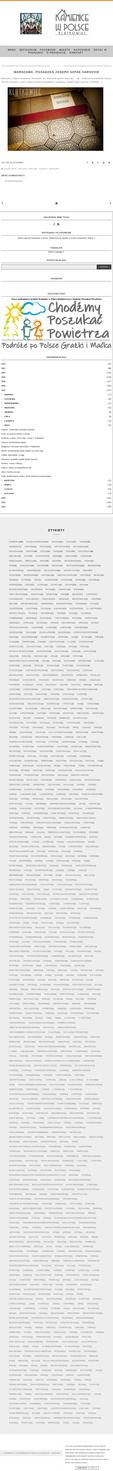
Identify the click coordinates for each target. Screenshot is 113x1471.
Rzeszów (67, 713)
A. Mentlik (84, 1018)
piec (36, 580)
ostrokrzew (42, 1337)
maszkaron (42, 766)
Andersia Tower (65, 1023)
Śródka (88, 1009)
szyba (75, 861)
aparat (89, 1232)
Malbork (94, 908)
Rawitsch (39, 932)
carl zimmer (71, 1247)
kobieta (50, 594)
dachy (88, 761)
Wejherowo (83, 951)
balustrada (84, 551)
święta (48, 1013)
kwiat (43, 561)
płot (93, 623)
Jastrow (75, 1094)
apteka (26, 623)
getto (98, 970)
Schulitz (52, 1189)
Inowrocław (33, 647)
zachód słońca (42, 870)
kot (38, 685)
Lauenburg (45, 794)
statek (90, 999)
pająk (56, 1337)
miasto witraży (29, 847)
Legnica (55, 585)
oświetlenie (92, 989)
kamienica (14, 542)
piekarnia (90, 708)
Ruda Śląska (66, 932)
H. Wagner (91, 1080)
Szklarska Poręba (18, 951)
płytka (85, 637)
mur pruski (59, 708)
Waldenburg (28, 637)
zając (59, 870)
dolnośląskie (92, 1251)
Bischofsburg (46, 1042)
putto (24, 727)
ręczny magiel (58, 1366)
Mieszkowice (33, 913)
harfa (58, 1275)
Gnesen (44, 689)
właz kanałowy (83, 770)
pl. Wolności (71, 1346)
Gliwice (50, 628)
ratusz (12, 770)
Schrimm (84, 756)
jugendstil (41, 556)
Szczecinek (32, 818)
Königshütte (62, 604)
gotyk (12, 975)
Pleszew (38, 808)
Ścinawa (13, 1418)
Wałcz (69, 951)
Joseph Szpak (10, 169)
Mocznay (13, 751)
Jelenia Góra (45, 632)
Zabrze (75, 651)
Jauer (79, 785)
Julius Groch (15, 1104)
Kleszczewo (32, 1108)
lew (73, 637)
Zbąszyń (60, 761)
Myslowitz (29, 751)
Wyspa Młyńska (67, 828)
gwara (26, 1275)
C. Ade (12, 1051)
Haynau (67, 785)
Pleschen (24, 808)
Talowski (82, 1208)
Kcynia (83, 1104)
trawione (42, 1004)
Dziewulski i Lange (18, 785)
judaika (65, 580)
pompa (77, 851)
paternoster (32, 994)
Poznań (43, 547)
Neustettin (80, 799)
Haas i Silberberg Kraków (31, 1085)
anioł (65, 1232)
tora (76, 1380)
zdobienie (47, 1009)
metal (82, 623)
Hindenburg (85, 642)
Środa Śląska (41, 1418)
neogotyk (14, 1328)
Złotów (12, 966)
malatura (30, 708)
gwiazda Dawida (17, 837)
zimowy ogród (50, 1413)
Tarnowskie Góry (84, 818)
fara (72, 970)
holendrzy (71, 1275)
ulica (92, 604)
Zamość (84, 828)
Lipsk (66, 1123)
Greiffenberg (62, 1075)
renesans (55, 856)
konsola (13, 1294)
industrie (38, 1280)
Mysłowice (45, 751)
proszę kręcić (77, 1356)
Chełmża (25, 737)
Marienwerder (44, 747)
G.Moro (12, 1070)
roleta (69, 856)
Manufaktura (27, 1127)
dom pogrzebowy (40, 1256)
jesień (69, 975)
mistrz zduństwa (17, 1318)
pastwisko (51, 1342)
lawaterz (67, 1304)
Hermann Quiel (92, 1085)
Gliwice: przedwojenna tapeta (13, 442)
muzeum (57, 723)
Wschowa (57, 680)
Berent (94, 1037)
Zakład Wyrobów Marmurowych (61, 1228)
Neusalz (65, 799)
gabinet (27, 1270)
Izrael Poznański (87, 894)
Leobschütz (14, 908)
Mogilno (13, 1142)
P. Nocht (81, 1161)
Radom (77, 589)
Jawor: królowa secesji (10, 472)
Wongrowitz (15, 956)
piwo (34, 1346)
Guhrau (49, 1080)
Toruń (86, 570)
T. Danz (69, 1208)
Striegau (38, 946)
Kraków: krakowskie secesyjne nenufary (18, 429)
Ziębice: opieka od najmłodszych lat (16, 468)
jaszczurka (80, 1280)
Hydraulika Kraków (63, 894)
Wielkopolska (34, 704)
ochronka (64, 1328)
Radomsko (56, 756)
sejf (68, 999)
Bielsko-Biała (28, 604)
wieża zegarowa (43, 1394)
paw (80, 766)
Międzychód (95, 1137)
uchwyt (93, 1385)
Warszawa (54, 169)
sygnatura (14, 670)
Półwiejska (68, 928)
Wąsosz (12, 1228)
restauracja (30, 999)
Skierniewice (85, 937)
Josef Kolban (72, 1099)
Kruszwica (92, 1113)
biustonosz (32, 1242)
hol (46, 837)
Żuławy (61, 1013)
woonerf (34, 1404)
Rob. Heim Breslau (18, 1185)
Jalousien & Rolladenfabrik (23, 1094)
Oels (81, 804)
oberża (49, 1328)
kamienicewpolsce (74, 837)
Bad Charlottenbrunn (75, 1032)
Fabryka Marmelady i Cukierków (61, 1061)
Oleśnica (93, 804)
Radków (13, 1180)
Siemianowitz (69, 699)
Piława (80, 1166)
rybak (22, 1366)
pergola (13, 1346)
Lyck (40, 908)
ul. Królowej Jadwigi (19, 1389)
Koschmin (62, 789)
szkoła (36, 770)
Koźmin (89, 789)
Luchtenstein (92, 1123)
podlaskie (49, 994)
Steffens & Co (78, 1194)
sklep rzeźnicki (73, 566)
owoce (12, 727)
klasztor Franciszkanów (36, 1289)
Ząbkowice (60, 961)
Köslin (53, 694)
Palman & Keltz (16, 1166)
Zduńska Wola (30, 961)
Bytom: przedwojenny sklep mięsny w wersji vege (22, 451)
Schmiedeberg (92, 808)
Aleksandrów (16, 1023)
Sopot (60, 613)
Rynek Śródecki (74, 1185)
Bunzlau (31, 780)
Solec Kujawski (40, 942)
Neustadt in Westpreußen (22, 918)
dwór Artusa (39, 1261)
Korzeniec (70, 1108)
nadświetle (72, 723)
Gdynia (86, 670)
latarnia (42, 1304)
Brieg (86, 685)
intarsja (53, 1280)
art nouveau (70, 570)
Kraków (41, 566)
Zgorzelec (52, 704)
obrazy (12, 656)
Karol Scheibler (66, 1104)
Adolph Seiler (72, 875)
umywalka (40, 1389)
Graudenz (79, 628)
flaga (70, 1266)
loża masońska (74, 842)
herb (81, 680)
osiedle (12, 1337)
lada (34, 842)
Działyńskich (72, 1056)
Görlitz (57, 689)
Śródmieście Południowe (66, 1418)
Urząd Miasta (71, 823)
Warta (12, 828)
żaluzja (39, 732)
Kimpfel (96, 1104)
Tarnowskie (65, 818)
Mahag (81, 908)
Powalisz (73, 1170)
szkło (28, 585)
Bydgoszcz (25, 566)
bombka (89, 1242)
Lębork (72, 794)
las (30, 1304)
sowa (48, 861)
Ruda (51, 932)
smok (37, 861)
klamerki (13, 1289)
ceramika (50, 966)
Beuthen (35, 589)
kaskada (84, 1285)
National (13, 1151)
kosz (69, 1294)
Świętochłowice (91, 1418)
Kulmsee (13, 747)
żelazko (13, 1018)
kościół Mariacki (17, 842)
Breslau (29, 561)
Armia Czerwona (66, 1027)
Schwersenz (51, 937)
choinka (87, 1247)
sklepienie (24, 861)
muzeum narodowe (18, 1323)
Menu (12, 50)
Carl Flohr (60, 618)
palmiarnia (70, 1337)
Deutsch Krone (82, 885)
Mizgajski (78, 1137)
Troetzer (38, 1213)
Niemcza (67, 1151)
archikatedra (16, 1237)
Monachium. (29, 1142)
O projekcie (56, 52)
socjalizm (85, 1370)
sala (11, 861)
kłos (88, 980)
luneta (42, 1308)
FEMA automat (32, 1061)
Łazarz (12, 642)
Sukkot (89, 1204)
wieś (27, 1394)
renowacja (39, 656)
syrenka (13, 1380)
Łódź (11, 566)
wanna (55, 1389)
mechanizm (56, 1313)
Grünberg (45, 613)
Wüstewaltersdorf (36, 956)
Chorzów (45, 604)
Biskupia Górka (78, 775)
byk (57, 1247)
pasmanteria (34, 1342)
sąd (86, 861)
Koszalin (40, 694)
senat (57, 1370)
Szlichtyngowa (52, 1208)
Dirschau (74, 780)
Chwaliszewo (63, 885)
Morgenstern (47, 1142)
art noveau (60, 547)
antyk (77, 1232)
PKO (25, 923)
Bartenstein (62, 1037)
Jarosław (13, 694)
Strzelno (59, 1204)
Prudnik (13, 680)
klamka (27, 685)
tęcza (81, 1385)
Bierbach (13, 1042)
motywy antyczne (72, 989)
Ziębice (70, 680)
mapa (11, 1313)
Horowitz (31, 1089)
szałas (26, 1380)
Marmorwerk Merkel (50, 1127)
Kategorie (82, 50)
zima (53, 656)
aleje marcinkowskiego (35, 1232)
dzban (54, 1261)
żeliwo (79, 580)
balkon (40, 623)
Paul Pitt (34, 1166)
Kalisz (75, 618)
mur (56, 766)
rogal (34, 1361)
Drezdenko (40, 737)
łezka (91, 1413)
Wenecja (13, 1223)
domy (93, 1256)
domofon (80, 1256)
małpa (42, 1313)
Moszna (74, 913)
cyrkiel (38, 718)
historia (27, 766)
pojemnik (59, 1351)
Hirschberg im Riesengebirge (81, 689)
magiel (31, 985)
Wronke (37, 828)
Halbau (12, 894)
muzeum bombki (84, 1318)
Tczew (12, 823)
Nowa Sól (67, 694)
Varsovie (43, 169)
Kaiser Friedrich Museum (39, 1104)
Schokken (37, 1189)
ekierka (64, 718)
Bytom (49, 589)
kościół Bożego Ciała (19, 1299)
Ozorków (67, 1161)
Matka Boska (15, 1132)
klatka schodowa (35, 542)
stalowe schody (17, 628)
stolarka (31, 599)
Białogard (14, 880)
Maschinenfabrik (74, 1127)
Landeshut (68, 904)
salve (12, 713)
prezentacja (41, 1356)
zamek (85, 727)
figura (58, 1266)
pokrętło (73, 1351)
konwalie (43, 1294)
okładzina (90, 847)
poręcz (25, 656)
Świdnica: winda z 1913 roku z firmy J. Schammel (22, 438)
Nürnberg (72, 1156)
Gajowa (25, 1070)
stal (98, 1370)
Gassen (63, 1070)
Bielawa (62, 775)
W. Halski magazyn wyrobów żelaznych (74, 1218)
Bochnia (29, 880)
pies (24, 1346)
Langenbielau (27, 794)
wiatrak (66, 866)
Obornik (40, 804)
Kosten (83, 1108)
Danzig (41, 585)
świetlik (44, 618)
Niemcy (54, 1151)
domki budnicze (62, 1256)
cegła (40, 832)
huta (11, 1280)
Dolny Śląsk (15, 889)
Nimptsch (81, 1151)
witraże (28, 547)
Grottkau (53, 785)
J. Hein (44, 1089)
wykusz (84, 1404)
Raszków (58, 1180)
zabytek (28, 1408)
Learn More (82, 1468)
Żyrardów (76, 1013)
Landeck (53, 904)
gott (95, 1270)
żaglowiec (24, 732)
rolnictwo (77, 1361)
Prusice (39, 928)
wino (96, 1394)
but (48, 1247)
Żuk (65, 1423)
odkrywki (75, 708)
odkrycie (13, 1332)
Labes (12, 794)
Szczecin (13, 575)
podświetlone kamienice (37, 1351)
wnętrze (13, 547)
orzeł (99, 1332)
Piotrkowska (15, 756)
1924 (57, 1018)
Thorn (12, 580)
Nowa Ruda (14, 804)
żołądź (26, 1018)
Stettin (83, 575)
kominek (13, 666)
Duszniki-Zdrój (53, 1056)
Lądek (51, 908)
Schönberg (14, 1194)
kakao (33, 1285)
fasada (45, 1266)
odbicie (78, 1328)
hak (47, 975)
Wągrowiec (73, 956)
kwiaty (29, 551)
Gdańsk (92, 580)
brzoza (37, 1247)
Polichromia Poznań (58, 808)
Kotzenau (91, 899)
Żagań (47, 875)
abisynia (13, 1232)
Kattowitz (75, 609)
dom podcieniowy (17, 1256)
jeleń (94, 1280)
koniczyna (83, 1289)
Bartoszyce (79, 1037)
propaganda (58, 1356)
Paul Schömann (51, 1166)
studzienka (82, 666)
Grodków (37, 785)
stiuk (97, 637)
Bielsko (76, 594)
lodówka (13, 1308)
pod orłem (14, 1351)
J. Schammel (74, 1089)
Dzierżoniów (29, 689)
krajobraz (67, 623)
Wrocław (69, 556)
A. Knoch (68, 1018)
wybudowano (51, 1404)
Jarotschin (39, 899)
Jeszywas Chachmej (50, 1099)
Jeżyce (27, 694)
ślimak (12, 1423)
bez (37, 966)
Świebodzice (30, 775)
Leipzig (12, 1123)
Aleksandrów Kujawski (40, 1023)
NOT (74, 1142)
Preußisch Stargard (19, 928)
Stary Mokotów (58, 1194)
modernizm (29, 575)
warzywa (68, 1389)
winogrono (64, 770)
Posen (69, 551)
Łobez (70, 870)
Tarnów (13, 623)
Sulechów (14, 761)
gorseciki (92, 704)
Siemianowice (50, 699)
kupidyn (83, 1299)
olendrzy (85, 1332)
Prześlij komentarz (14, 181)
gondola (82, 1270)
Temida (96, 1208)
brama (97, 575)
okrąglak (59, 1332)
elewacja (35, 594)
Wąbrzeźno (56, 956)
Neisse (24, 799)
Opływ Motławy (49, 1161)
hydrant (23, 1280)
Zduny (88, 956)
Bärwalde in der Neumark (22, 885)
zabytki (41, 1408)
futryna (13, 1270)
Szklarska (90, 946)
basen (83, 1237)
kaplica (46, 1285)
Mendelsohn (58, 1132)
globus (68, 1270)
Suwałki (13, 1208)
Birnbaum (28, 1042)
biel (94, 1237)
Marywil (61, 747)
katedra (13, 685)
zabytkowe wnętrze (35, 670)
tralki (49, 727)
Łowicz (79, 1413)
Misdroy (75, 747)
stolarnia (30, 1375)
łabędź (60, 1009)
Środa (26, 1418)
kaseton (70, 1285)
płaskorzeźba (38, 856)
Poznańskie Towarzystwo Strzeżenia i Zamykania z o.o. (36, 1175)
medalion (72, 1313)
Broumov (88, 1047)
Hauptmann (74, 1085)
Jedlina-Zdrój (28, 1099)
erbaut (61, 970)
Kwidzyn (27, 747)
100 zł (37, 1018)
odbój (90, 1328)
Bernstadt (81, 732)
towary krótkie (17, 1385)
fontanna (84, 1266)
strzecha (56, 1375)
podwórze (14, 585)
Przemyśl (89, 618)
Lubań (29, 908)
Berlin (64, 656)
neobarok (87, 1323)
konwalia (28, 1294)
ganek (56, 1270)
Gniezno (64, 628)
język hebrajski (17, 1285)
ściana (44, 609)
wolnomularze (16, 1404)
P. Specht (95, 1161)
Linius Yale (52, 1123)
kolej (57, 1289)
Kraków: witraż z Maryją (11, 463)
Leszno (59, 647)
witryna (53, 713)
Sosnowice (59, 942)
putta (31, 613)
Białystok (56, 670)
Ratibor (13, 932)
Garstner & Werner (44, 1070)
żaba (74, 1423)
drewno (56, 566)
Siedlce (12, 813)
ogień (26, 1332)
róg (33, 1366)
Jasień (63, 1094)
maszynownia (27, 1313)
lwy (65, 1308)
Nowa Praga (62, 751)
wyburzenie (69, 1404)
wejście (49, 770)
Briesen (42, 880)
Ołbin (11, 808)
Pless (58, 923)
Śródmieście (15, 875)
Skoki (42, 1194)
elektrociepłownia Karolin (22, 1266)
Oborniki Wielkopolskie (61, 804)
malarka (92, 1308)
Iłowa (12, 899)
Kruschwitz (75, 1113)
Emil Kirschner (92, 1056)
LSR (40, 1118)
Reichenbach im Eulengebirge (23, 699)
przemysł (13, 999)
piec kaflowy (50, 570)
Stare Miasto (15, 704)
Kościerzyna (57, 1113)
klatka (98, 661)
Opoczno (59, 918)
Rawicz (25, 932)
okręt (72, 1332)
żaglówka (92, 1013)
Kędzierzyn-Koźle (34, 904)
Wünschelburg (86, 1223)
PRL (34, 923)
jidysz (57, 837)
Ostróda (13, 923)
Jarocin (24, 899)
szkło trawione (16, 594)
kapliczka (89, 651)
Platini (31, 1170)
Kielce (48, 647)
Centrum (13, 689)
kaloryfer (14, 708)
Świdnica (26, 642)
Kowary (77, 789)
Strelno (46, 1204)
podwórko (32, 570)
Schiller (91, 1185)
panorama (52, 666)
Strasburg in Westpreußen (22, 1204)
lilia (59, 842)
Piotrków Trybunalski (20, 651)
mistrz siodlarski (91, 1313)
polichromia (94, 766)
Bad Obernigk (16, 1037)
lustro (54, 1308)
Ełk (45, 889)
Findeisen (64, 1066)
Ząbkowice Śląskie (80, 961)
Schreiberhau (32, 937)
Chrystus (65, 1051)
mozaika (50, 685)
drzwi (56, 556)
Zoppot (61, 637)
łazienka (74, 1009)
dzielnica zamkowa (72, 1261)
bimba (28, 832)
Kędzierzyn (14, 904)
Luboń (77, 1123)
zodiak (66, 1413)
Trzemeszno (54, 1213)
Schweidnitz (43, 651)
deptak (50, 718)
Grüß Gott (34, 1080)
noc (61, 847)
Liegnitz (69, 585)
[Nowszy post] (2, 203)
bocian (60, 1242)
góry (37, 975)
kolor (69, 1289)
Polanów (44, 1170)
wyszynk (13, 1408)
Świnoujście (32, 875)
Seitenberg (67, 937)
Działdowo (32, 889)
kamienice (50, 580)
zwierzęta (14, 775)
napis (56, 551)
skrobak (70, 1370)
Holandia (27, 894)
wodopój (24, 1399)
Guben (82, 742)
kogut (92, 837)
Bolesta (29, 1047)
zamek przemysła (17, 1413)
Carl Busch (25, 1051)
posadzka (23, 169)
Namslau (68, 1147)
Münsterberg (49, 675)
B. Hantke (53, 1032)
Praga (31, 756)
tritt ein (57, 1385)
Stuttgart (75, 1204)
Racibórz (84, 928)
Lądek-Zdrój (66, 908)
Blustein (89, 1042)
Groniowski (67, 742)
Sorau (12, 637)
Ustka (35, 1218)
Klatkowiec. (15, 1108)
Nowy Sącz (79, 751)
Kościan (27, 1113)
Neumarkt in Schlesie (34, 1151)
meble (26, 666)
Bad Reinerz (34, 1037)
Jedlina (12, 1099)
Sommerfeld (39, 813)
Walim (57, 951)
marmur (44, 985)
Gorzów (90, 594)
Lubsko (59, 794)
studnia (80, 604)
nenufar (87, 723)
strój (69, 1375)
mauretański (60, 985)
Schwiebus (67, 1189)
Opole (71, 647)
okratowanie (41, 1332)
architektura (71, 561)
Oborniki (44, 918)
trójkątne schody (35, 866)
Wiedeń (24, 828)
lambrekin (14, 618)
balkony (13, 718)
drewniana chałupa (58, 832)
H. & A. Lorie (75, 1080)
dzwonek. (92, 1261)
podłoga (63, 589)
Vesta (46, 1218)
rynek (24, 770)
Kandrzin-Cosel (58, 899)
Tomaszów (25, 823)
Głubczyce (89, 889)
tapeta (40, 713)
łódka (81, 870)
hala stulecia (42, 1275)
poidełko (82, 994)
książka (69, 1299)
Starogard (75, 942)
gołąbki (25, 975)
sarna (33, 1370)
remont (22, 1361)
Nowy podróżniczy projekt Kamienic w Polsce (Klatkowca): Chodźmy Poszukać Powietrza (56, 299)
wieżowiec (61, 1394)
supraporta (26, 713)
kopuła (57, 1294)
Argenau (47, 1027)
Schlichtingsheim (17, 1189)
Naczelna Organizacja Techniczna (26, 1147)
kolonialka (79, 718)
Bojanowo (14, 1047)
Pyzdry (85, 1175)
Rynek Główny (85, 932)
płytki (25, 580)
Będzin (12, 737)
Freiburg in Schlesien (19, 742)
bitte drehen (15, 1242)
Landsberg (14, 599)
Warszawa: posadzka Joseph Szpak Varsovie (19, 459)
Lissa (44, 661)
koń (79, 1294)
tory (86, 1380)
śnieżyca (25, 1423)
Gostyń (52, 742)
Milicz (48, 913)
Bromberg (93, 566)
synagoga (61, 861)
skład (79, 999)
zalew (95, 1408)
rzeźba (93, 856)
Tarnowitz (48, 818)
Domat (23, 1056)
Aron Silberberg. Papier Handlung (26, 1032)
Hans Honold (56, 1085)
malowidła (78, 547)
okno (82, 585)
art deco (26, 966)
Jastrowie (90, 1094)
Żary (40, 642)
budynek (68, 661)
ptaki (63, 594)
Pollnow (59, 1170)
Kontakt (76, 52)
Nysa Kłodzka (54, 1156)
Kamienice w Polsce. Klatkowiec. (35, 1453)
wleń (11, 1399)
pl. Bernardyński (50, 1346)
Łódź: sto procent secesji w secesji (15, 434)
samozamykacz (16, 1370)
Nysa (27, 804)
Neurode (37, 799)
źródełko (53, 1423)
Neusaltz (51, 799)
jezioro (81, 975)
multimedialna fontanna (43, 1318)
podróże (67, 666)
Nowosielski (35, 1156)
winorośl (13, 870)
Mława (63, 1142)
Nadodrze (54, 1147)
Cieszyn (76, 656)
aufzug (32, 1237)
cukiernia (46, 1251)
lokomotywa (15, 985)
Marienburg (15, 913)
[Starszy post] (111, 203)
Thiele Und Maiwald (19, 1213)
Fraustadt (72, 670)
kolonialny (15, 723)
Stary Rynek (57, 813)
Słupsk (84, 613)
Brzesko (56, 880)
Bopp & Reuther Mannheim (51, 1047)
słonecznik (14, 866)
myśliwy (50, 1323)
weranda (83, 1389)
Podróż (81, 694)
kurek (96, 1299)
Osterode (73, 918)
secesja (55, 542)
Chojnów (59, 780)
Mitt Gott (63, 1137)
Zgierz (46, 961)
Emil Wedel (14, 1061)
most (23, 989)
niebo (38, 1328)
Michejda (74, 1132)
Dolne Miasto (91, 780)
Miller (38, 1137)
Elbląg (80, 737)
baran (71, 1237)
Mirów (50, 1137)
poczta (86, 1346)
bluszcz (48, 1242)
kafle (69, 542)
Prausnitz (72, 923)
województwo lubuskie (62, 1399)
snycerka (46, 575)
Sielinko (29, 1194)
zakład (83, 1408)
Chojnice (45, 780)
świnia (39, 1423)
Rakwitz (45, 1180)
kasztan (13, 980)
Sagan (77, 808)
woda (27, 870)
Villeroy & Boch (41, 951)
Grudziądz (14, 632)
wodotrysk (39, 1399)
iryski (66, 1280)
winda (87, 561)
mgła (97, 985)
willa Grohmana (80, 1394)
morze (12, 989)
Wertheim (45, 761)
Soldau (12, 942)
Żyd (57, 875)
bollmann (75, 1242)
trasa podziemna (38, 1385)
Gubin (93, 742)
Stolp (72, 613)
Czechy (94, 1051)
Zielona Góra (15, 613)
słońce (74, 685)
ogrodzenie (74, 847)
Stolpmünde (69, 1199)
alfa (55, 1232)
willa (12, 604)
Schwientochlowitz (87, 1189)
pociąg (65, 851)
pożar (26, 1356)
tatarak (64, 1380)
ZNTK (24, 1228)
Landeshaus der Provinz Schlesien (64, 1118)
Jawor (91, 785)
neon (27, 1328)
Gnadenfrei (14, 1075)
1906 (48, 1018)
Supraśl (73, 813)
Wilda (55, 661)
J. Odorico (58, 1089)
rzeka (45, 999)
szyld (63, 685)
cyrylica (67, 704)
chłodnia (31, 1251)
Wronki (50, 828)
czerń (60, 1251)
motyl (54, 989)
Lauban (83, 904)
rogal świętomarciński (55, 1361)
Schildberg (14, 937)
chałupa (64, 966)
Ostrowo (80, 675)
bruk (25, 718)
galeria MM (42, 1270)
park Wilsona (15, 1342)
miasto (12, 847)
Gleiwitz (36, 628)
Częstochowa (55, 642)
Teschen (43, 680)
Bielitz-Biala (78, 599)
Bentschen (47, 775)
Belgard (88, 875)
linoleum (91, 1304)
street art (28, 1004)
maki (90, 842)
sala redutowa (78, 1366)
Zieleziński (88, 1228)
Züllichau (75, 761)
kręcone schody (66, 575)
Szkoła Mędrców (31, 1208)
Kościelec (41, 1113)
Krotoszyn (31, 675)
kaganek (94, 975)
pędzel (92, 1356)
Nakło (12, 799)
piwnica (52, 851)
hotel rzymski (90, 1275)
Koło (95, 1108)
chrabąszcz (15, 1251)
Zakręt (35, 1228)
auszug (45, 1237)
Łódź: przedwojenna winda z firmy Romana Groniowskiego (26, 476)
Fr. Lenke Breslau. (84, 1066)
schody (84, 556)
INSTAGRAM (28, 50)
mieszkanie (48, 847)
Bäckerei (70, 880)
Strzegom (74, 946)
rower (81, 856)
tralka (62, 599)
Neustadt (66, 675)
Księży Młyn (15, 1118)
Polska (94, 675)
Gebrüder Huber (80, 1070)
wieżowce (13, 1009)
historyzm (83, 661)
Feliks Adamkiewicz (18, 1066)
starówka (14, 1375)
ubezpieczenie (59, 1004)
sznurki (51, 1380)
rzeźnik (30, 618)
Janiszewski (48, 1094)
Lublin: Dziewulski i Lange (12, 455)
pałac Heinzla (69, 1342)
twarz (70, 1385)
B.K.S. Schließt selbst (59, 732)
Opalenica (30, 1161)
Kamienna (14, 789)
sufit (26, 556)
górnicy (35, 837)
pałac (40, 851)
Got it (94, 1468)
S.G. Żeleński (92, 609)
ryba (11, 1366)
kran (40, 980)
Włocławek (60, 651)
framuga (85, 970)
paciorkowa (15, 994)
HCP (11, 1085)
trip (75, 727)
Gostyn (39, 742)
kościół (30, 723)
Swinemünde (15, 818)
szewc (38, 1380)
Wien (96, 951)
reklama (33, 169)
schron (45, 1370)
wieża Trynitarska (84, 866)
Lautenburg (93, 1118)
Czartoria (80, 1051)
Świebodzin (14, 1013)
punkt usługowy (17, 856)
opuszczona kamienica (20, 851)
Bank (47, 1037)
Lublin (94, 599)
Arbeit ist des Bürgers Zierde (23, 1027)
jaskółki (94, 680)
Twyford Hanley (74, 1213)
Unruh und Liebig (17, 1218)
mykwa (36, 1323)
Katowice (58, 609)
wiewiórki (89, 1004)
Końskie (13, 1113)
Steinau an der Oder (19, 1199)
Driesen (55, 737)
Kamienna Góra (32, 789)
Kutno (30, 1118)
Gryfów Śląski (16, 1080)
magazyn (77, 1308)
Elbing (68, 737)
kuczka (43, 723)
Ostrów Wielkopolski (84, 632)
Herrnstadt (15, 1089)
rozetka (92, 1361)
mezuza (44, 708)
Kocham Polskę (51, 1108)
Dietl (11, 1056)
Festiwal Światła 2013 (44, 1066)
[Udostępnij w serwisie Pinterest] (109, 163)
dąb (99, 761)
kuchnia (76, 980)
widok (75, 1004)
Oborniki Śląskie (90, 1156)
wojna (83, 1399)
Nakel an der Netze (91, 794)
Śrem (11, 732)
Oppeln (83, 647)
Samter (70, 756)
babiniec (58, 1237)
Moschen (60, 913)
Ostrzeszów (89, 918)
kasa (58, 1285)
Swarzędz (87, 813)
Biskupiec (62, 1042)
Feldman (87, 1061)
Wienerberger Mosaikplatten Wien (40, 1223)
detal (43, 551)
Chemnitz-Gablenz (46, 1051)
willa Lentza (30, 1009)
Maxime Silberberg (37, 1132)
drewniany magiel (18, 1261)
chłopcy (78, 966)
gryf (53, 623)
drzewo (37, 970)
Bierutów (96, 732)
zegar (35, 1413)
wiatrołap (14, 1394)
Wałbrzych (46, 637)
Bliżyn (76, 1042)
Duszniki (36, 1056)
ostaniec (26, 1337)
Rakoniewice (29, 1180)
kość (38, 1299)
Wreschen (82, 713)
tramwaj (62, 727)
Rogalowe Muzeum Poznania (46, 1185)
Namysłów (84, 1147)
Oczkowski (14, 1161)
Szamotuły (29, 761)
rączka (57, 999)
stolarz (13, 1004)
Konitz (48, 789)
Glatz (70, 642)
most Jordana (38, 989)
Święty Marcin (33, 1013)
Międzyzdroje (92, 747)
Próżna (72, 1175)
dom (79, 704)
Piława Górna (15, 1170)
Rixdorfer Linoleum (79, 1180)
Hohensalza (15, 647)
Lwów (11, 1127)
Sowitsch (85, 699)
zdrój (97, 727)
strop (43, 1375)
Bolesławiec (15, 780)
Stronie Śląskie (56, 946)
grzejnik (13, 1275)
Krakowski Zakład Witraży (22, 661)
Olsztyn (30, 609)
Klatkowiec (15, 570)
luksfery (28, 1308)
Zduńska (13, 961)
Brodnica (74, 1047)
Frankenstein (72, 889)
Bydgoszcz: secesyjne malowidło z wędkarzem (20, 446)
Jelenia (29, 632)
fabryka (13, 766)
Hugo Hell (42, 894)
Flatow (56, 889)
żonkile (86, 1423)
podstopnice (66, 994)
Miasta (64, 50)
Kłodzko (62, 632)
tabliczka (47, 599)
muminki (66, 1318)
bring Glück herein (18, 1247)
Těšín (90, 1213)
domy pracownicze (18, 970)
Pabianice (46, 923)
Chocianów (45, 885)
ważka (53, 866)
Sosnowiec (28, 680)
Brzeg (97, 685)
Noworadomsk (16, 1156)
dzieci (49, 970)
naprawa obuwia (68, 1323)
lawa (54, 1304)
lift (79, 1304)
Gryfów (78, 1075)
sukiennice (82, 1375)
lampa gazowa (16, 1304)
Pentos (68, 1166)
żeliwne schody (17, 589)
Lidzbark (37, 1123)
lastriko (47, 842)
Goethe (46, 1075)
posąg (95, 994)
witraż (83, 542)
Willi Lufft (67, 1223)
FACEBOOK (48, 50)
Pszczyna (53, 928)
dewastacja (74, 1251)
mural (38, 666)
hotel (57, 975)
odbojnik (68, 766)
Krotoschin (15, 675)
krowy (63, 980)
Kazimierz (76, 899)
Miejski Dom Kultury (19, 1137)
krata (51, 980)
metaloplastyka (81, 985)
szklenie (36, 727)
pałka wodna (87, 1342)
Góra (61, 1080)
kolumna (27, 980)
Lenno (24, 1123)
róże (43, 1366)
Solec (25, 942)
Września (96, 713)
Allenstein (14, 609)
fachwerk (78, 832)
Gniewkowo (32, 1075)
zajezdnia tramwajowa (62, 1408)
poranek (13, 1356)
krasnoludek (53, 1299)
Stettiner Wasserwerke (45, 1199)
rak (11, 1361)
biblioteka (14, 832)
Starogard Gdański (19, 946)
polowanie (89, 1351)
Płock (42, 756)
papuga (85, 1337)
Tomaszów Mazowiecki (47, 823)
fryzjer (92, 832)
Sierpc (25, 813)
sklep (55, 561)
